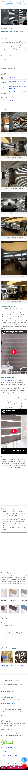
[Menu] (2, 2)
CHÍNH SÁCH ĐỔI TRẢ (8, 751)
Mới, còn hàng (12, 77)
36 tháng (11, 97)
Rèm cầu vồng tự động (7, 380)
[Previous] (1, 661)
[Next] (27, 661)
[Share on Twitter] (4, 59)
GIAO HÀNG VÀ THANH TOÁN (11, 748)
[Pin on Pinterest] (6, 59)
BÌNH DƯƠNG (19, 767)
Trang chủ (4, 29)
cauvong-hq (12, 73)
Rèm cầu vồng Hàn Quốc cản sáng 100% (7, 666)
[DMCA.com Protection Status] (7, 742)
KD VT (3, 767)
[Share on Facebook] (2, 59)
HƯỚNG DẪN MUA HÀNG (9, 755)
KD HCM (10, 767)
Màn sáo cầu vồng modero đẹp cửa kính (20, 666)
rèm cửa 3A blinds (8, 52)
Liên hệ (11, 101)
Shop (10, 29)
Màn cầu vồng (9, 55)
